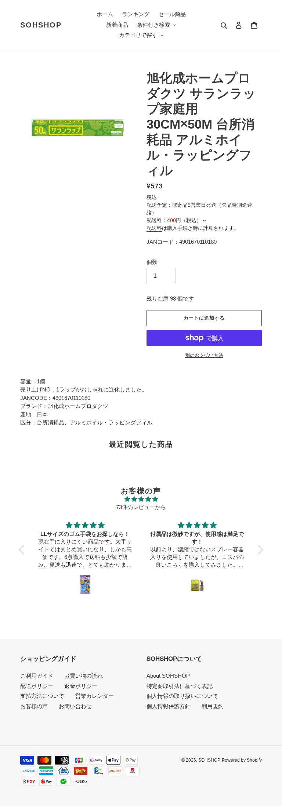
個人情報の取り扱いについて (182, 696)
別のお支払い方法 (204, 355)
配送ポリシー (36, 686)
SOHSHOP (41, 25)
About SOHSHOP (168, 676)
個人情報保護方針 (169, 706)
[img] (141, 499)
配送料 (154, 228)
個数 (152, 262)
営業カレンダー (94, 696)
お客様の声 (34, 706)
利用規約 (213, 706)
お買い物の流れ (83, 676)
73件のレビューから (141, 507)
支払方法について (42, 696)
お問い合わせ (75, 706)
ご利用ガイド (36, 676)
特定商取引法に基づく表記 (180, 686)
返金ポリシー (80, 686)
